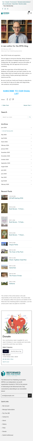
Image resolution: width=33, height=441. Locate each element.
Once (5, 351)
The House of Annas (15, 276)
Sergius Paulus (13, 245)
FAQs (3, 428)
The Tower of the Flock (16, 252)
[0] (28, 13)
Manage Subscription (8, 409)
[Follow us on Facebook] (7, 99)
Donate (7, 1)
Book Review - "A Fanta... (17, 222)
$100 (8, 359)
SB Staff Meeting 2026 (16, 198)
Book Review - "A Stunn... (17, 209)
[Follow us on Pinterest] (13, 99)
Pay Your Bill (6, 413)
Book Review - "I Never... (17, 235)
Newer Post (27, 105)
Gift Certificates (6, 3)
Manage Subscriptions (24, 1)
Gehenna (12, 284)
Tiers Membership (8, 5)
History (4, 424)
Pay (3, 1)
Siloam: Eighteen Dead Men (18, 260)
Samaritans (12, 268)
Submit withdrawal (7, 435)
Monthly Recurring (16, 351)
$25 (6, 359)
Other (11, 359)
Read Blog (15, 3)
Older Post (5, 105)
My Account (13, 1)
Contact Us (5, 417)
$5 (3, 359)
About (4, 420)
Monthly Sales (22, 3)
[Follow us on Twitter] (10, 99)
